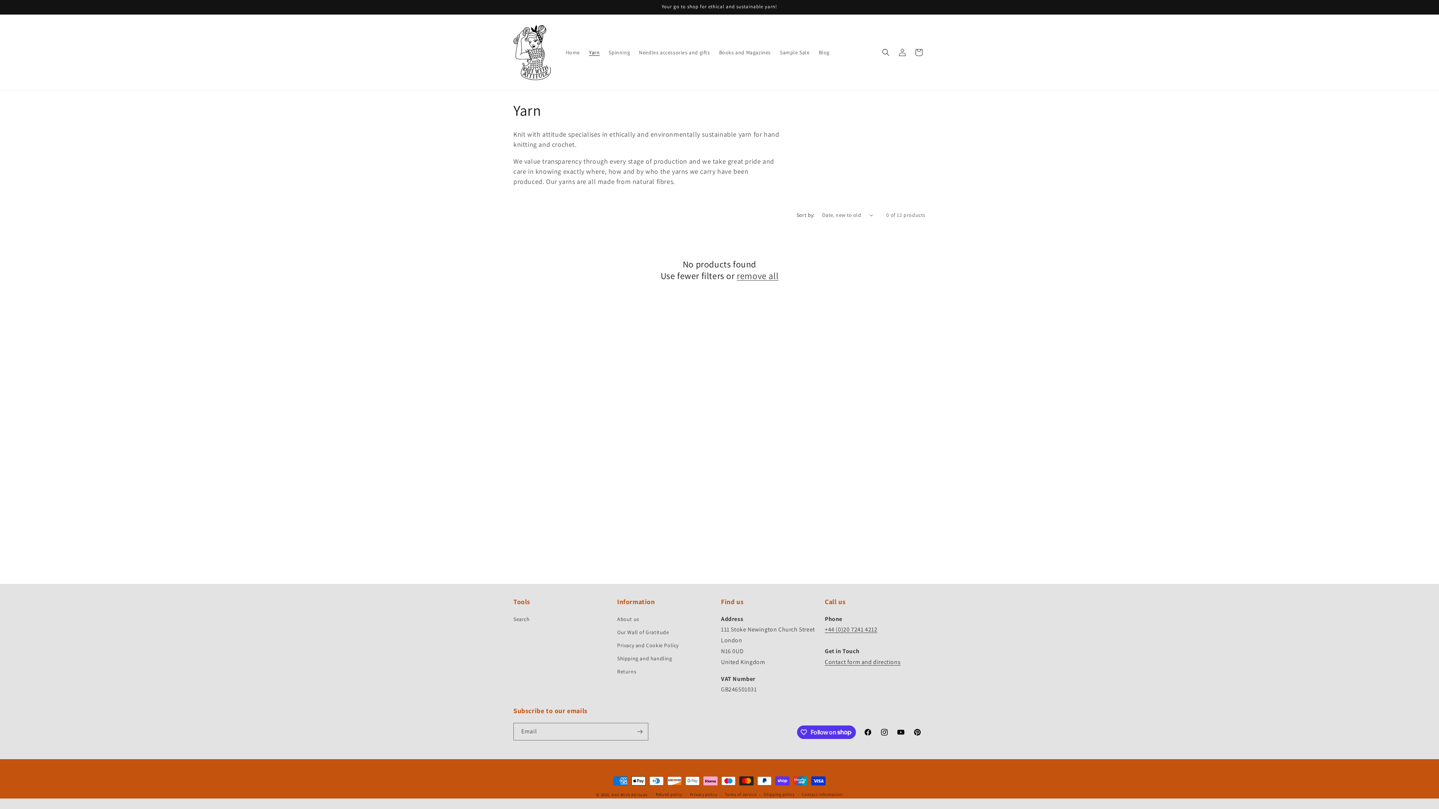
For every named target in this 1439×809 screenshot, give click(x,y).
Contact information (822, 794)
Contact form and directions (862, 662)
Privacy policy (704, 794)
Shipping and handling (644, 658)
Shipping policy (779, 794)
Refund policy (669, 794)
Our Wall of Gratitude (643, 632)
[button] (886, 52)
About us (628, 619)
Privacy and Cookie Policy (648, 645)
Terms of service (740, 794)
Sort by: (806, 215)
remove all (757, 276)
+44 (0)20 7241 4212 (851, 629)
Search (521, 619)
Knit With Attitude (630, 794)
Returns (626, 671)
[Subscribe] (639, 731)
